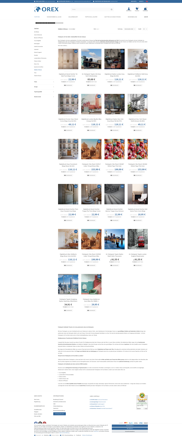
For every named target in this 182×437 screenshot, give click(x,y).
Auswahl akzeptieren (130, 431)
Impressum (55, 408)
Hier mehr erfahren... (62, 45)
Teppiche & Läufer (91, 17)
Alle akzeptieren (130, 425)
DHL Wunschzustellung (67, 435)
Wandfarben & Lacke (54, 17)
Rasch (121, 367)
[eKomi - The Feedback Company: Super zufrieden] (142, 401)
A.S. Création (116, 367)
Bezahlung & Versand (58, 399)
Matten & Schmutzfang (113, 17)
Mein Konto (133, 1)
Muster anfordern (38, 414)
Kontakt (141, 1)
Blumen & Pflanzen (63, 380)
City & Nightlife (62, 372)
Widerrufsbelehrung (57, 406)
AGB (54, 404)
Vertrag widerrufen (59, 413)
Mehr (146, 17)
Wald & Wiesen (62, 378)
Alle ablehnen (130, 428)
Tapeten (37, 17)
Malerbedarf (73, 17)
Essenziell (38, 435)
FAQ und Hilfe (37, 416)
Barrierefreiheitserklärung (59, 410)
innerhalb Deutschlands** (101, 408)
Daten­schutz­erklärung (64, 432)
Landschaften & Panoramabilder (66, 374)
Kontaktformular (38, 409)
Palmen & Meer (62, 376)
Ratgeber (36, 411)
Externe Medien (55, 435)
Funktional (78, 435)
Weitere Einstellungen (87, 435)
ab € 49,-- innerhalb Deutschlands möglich (75, 1)
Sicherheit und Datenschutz (59, 401)
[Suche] (111, 9)
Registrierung (37, 401)
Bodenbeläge (132, 17)
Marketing (46, 435)
